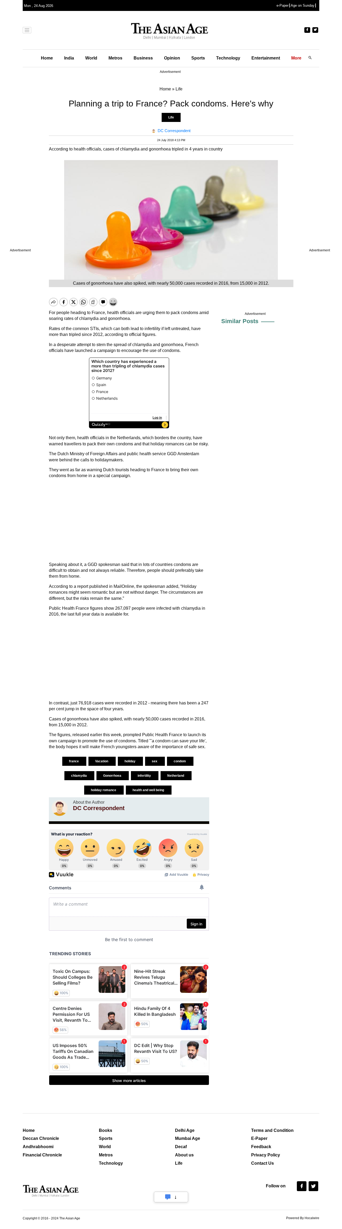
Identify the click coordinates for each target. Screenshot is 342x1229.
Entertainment (265, 58)
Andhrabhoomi (38, 1146)
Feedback (261, 1146)
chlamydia (79, 776)
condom (180, 761)
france (74, 761)
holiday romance (104, 790)
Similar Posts (239, 321)
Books (105, 1130)
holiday (130, 761)
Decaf (181, 1146)
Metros (115, 58)
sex (155, 761)
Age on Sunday (302, 5)
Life (171, 117)
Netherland (176, 776)
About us (184, 1155)
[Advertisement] (129, 520)
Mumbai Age (187, 1138)
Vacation (102, 761)
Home (47, 58)
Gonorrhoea (112, 776)
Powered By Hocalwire (302, 1218)
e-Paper (283, 5)
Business (143, 58)
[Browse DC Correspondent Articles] (60, 808)
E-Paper (259, 1138)
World (91, 58)
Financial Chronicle (42, 1155)
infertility (145, 776)
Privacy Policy (265, 1155)
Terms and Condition (272, 1130)
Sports (198, 58)
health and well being (149, 790)
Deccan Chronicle (41, 1138)
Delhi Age (185, 1130)
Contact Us (262, 1163)
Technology (228, 58)
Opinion (172, 58)
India (69, 58)
